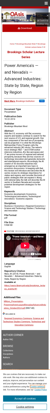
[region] (25, 391)
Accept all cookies (25, 398)
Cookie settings (37, 386)
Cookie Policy (40, 390)
